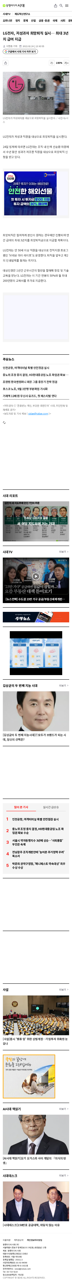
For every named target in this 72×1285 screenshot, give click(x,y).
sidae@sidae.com (38, 413)
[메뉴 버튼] (66, 5)
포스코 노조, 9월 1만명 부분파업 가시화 (25, 389)
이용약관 (6, 1240)
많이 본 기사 (21, 807)
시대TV (7, 551)
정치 (17, 20)
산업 (33, 20)
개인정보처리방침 (34, 1240)
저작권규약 (18, 1240)
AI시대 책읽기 (12, 1109)
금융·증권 (44, 20)
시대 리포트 (10, 495)
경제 (25, 20)
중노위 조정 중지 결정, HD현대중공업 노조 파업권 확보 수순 (36, 375)
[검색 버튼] (61, 6)
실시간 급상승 (51, 807)
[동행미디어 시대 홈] (13, 5)
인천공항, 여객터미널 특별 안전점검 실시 (26, 368)
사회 (62, 20)
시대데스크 (10, 1175)
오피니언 (7, 20)
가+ (66, 63)
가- (52, 63)
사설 (6, 989)
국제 (55, 20)
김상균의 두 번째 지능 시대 (20, 685)
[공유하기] (55, 5)
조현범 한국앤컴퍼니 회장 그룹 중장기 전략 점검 (30, 382)
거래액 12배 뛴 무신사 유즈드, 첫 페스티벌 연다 (30, 396)
